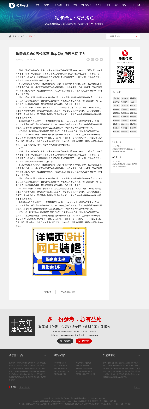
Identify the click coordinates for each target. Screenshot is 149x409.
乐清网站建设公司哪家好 (116, 109)
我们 (116, 5)
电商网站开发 (86, 5)
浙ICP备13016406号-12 (107, 401)
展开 (137, 387)
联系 (124, 5)
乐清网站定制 (125, 120)
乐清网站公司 (133, 113)
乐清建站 (125, 105)
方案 (75, 5)
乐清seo (133, 102)
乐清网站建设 (133, 98)
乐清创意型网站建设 (125, 128)
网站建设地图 (118, 404)
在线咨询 (67, 341)
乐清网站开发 (133, 120)
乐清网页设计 (125, 102)
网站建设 (47, 5)
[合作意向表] (139, 5)
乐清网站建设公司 (133, 105)
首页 (37, 5)
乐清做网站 (125, 117)
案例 (67, 5)
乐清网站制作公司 (125, 113)
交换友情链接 (24, 387)
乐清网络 (116, 105)
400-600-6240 (67, 335)
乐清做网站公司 (133, 117)
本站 (21, 60)
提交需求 (85, 341)
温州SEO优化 (35, 404)
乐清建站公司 (116, 117)
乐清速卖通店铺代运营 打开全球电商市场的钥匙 (124, 148)
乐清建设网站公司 (116, 113)
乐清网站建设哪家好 (125, 109)
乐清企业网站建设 (116, 124)
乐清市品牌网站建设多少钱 (116, 128)
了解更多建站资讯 (68, 292)
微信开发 (99, 5)
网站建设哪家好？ (106, 404)
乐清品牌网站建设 (125, 124)
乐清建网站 (116, 120)
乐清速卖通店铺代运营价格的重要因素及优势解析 (124, 163)
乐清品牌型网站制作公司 (133, 124)
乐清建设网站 (133, 109)
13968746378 (92, 335)
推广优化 (58, 5)
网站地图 (127, 404)
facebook (125, 98)
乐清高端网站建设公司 (133, 131)
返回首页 (47, 292)
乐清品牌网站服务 (133, 128)
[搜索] (132, 5)
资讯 (108, 5)
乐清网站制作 (116, 102)
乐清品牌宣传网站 (116, 131)
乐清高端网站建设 (125, 131)
